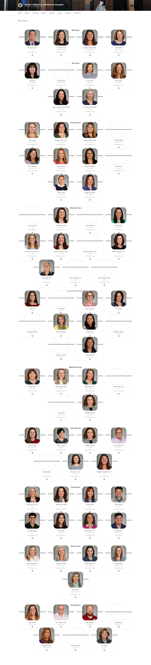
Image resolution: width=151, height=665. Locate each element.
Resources (59, 12)
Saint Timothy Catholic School (44, 5)
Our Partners (67, 12)
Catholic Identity (77, 12)
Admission (27, 12)
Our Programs (35, 12)
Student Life (51, 12)
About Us (20, 12)
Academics (43, 12)
